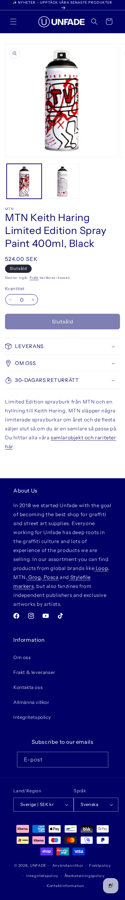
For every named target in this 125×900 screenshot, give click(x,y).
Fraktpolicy (100, 865)
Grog (34, 577)
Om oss (22, 657)
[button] (13, 21)
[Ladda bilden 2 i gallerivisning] (62, 181)
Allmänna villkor (31, 702)
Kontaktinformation (65, 885)
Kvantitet (15, 288)
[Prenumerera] (100, 759)
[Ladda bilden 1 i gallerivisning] (24, 181)
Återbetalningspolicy (84, 875)
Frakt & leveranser (34, 672)
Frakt (34, 278)
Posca (50, 577)
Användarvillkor (67, 865)
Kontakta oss (28, 687)
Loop (101, 568)
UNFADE (38, 865)
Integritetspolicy (32, 717)
